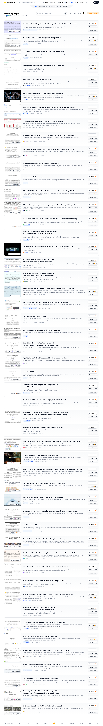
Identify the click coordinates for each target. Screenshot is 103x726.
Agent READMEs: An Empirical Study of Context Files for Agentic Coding (46, 650)
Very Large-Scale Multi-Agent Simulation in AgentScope (41, 163)
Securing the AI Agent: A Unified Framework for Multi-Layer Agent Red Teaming (49, 107)
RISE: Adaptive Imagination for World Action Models (40, 636)
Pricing (82, 2)
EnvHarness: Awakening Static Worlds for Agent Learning (41, 330)
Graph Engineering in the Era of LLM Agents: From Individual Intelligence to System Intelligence (39, 260)
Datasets (53, 2)
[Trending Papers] (83, 13)
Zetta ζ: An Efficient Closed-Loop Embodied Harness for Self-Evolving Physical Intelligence (52, 441)
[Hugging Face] (54, 723)
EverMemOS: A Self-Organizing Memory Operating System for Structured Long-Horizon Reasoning (39, 608)
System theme (9, 723)
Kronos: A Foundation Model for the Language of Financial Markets (45, 400)
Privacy (28, 723)
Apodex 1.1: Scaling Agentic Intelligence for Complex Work (42, 38)
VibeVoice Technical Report (32, 525)
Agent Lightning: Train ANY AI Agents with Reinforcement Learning (44, 358)
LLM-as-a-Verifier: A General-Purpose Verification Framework (43, 121)
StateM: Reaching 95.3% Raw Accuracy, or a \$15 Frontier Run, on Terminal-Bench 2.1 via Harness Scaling (41, 344)
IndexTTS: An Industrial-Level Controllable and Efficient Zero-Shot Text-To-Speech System (52, 469)
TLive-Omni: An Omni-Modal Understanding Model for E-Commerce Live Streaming (50, 219)
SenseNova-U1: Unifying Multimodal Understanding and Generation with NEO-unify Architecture (40, 233)
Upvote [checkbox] (93, 23)
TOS (20, 723)
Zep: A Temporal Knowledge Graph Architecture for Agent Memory (44, 581)
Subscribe (65, 6)
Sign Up (96, 2)
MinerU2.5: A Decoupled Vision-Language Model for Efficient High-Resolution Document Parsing (38, 274)
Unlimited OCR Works (30, 372)
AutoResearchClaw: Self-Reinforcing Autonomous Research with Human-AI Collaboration (52, 553)
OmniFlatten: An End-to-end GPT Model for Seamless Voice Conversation (47, 567)
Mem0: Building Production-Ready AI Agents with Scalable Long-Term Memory (48, 288)
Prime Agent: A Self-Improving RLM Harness (37, 79)
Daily (70, 13)
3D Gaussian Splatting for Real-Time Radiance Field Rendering (43, 706)
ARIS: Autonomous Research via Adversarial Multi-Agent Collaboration (45, 302)
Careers (45, 723)
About (37, 723)
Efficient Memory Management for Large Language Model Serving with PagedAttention (51, 205)
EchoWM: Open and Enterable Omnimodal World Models (41, 455)
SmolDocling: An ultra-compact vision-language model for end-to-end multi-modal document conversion (40, 386)
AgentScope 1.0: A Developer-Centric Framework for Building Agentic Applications (49, 135)
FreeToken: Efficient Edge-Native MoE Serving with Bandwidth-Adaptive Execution (50, 24)
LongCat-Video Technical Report (33, 177)
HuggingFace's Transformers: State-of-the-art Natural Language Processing (48, 594)
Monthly (79, 13)
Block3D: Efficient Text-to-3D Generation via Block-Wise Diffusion (44, 483)
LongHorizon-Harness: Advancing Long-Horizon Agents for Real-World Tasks (48, 246)
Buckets (69, 2)
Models (46, 2)
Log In (90, 2)
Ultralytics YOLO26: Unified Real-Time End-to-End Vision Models (44, 622)
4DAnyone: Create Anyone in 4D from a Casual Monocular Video (43, 93)
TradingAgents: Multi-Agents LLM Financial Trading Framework (43, 66)
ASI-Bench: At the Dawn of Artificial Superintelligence (40, 678)
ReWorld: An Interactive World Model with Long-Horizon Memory (44, 539)
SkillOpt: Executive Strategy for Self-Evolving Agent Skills (41, 664)
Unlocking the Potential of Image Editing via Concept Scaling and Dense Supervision (50, 511)
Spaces (61, 2)
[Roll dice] (65, 13)
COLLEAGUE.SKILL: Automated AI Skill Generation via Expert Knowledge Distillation (50, 191)
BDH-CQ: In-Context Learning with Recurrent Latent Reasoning (43, 52)
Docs (77, 2)
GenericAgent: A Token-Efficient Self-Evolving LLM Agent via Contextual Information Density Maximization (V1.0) (41, 692)
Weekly (74, 13)
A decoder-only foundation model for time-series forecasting (43, 427)
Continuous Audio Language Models (34, 316)
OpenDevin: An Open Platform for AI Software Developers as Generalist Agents (48, 149)
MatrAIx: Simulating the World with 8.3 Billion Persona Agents (43, 497)
